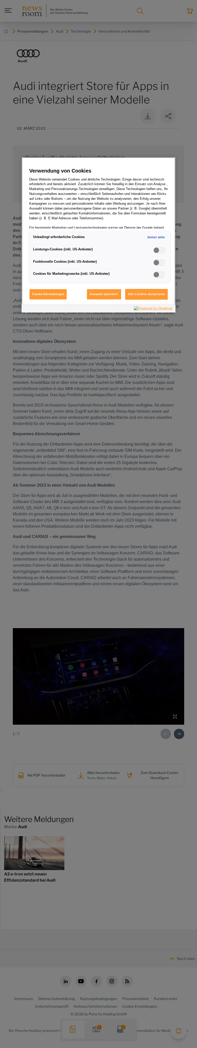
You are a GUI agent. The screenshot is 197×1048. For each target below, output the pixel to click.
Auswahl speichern (104, 294)
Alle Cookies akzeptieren (146, 294)
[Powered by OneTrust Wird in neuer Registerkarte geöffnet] (153, 309)
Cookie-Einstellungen (48, 294)
